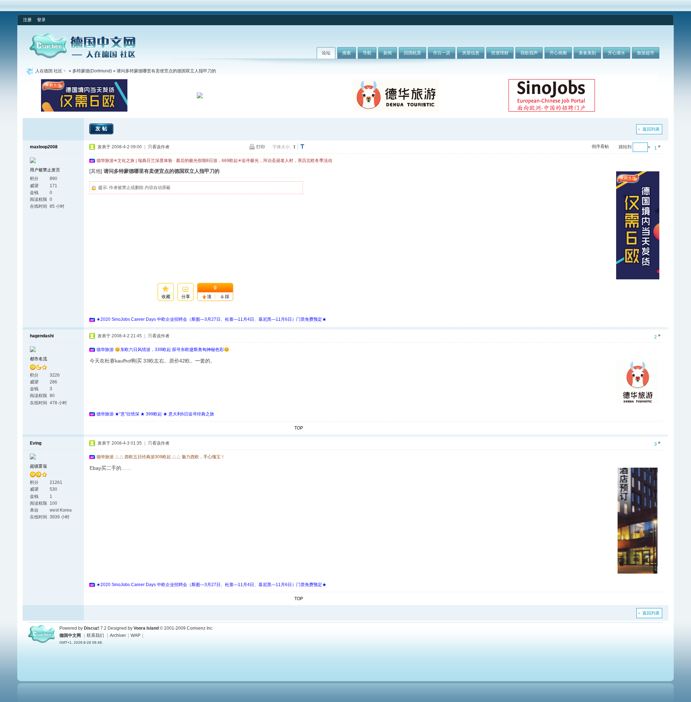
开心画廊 (558, 52)
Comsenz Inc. (200, 628)
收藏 (166, 296)
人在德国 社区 (48, 70)
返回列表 (651, 129)
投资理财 (500, 52)
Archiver (118, 635)
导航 (367, 52)
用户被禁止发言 (45, 169)
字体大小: (281, 146)
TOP (298, 428)
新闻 (387, 52)
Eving (35, 443)
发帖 (102, 128)
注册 (27, 19)
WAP (135, 635)
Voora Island (146, 628)
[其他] (95, 171)
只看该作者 (159, 146)
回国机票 (412, 52)
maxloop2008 (44, 146)
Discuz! (91, 628)
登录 (41, 19)
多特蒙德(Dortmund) (92, 70)
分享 (185, 296)
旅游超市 (645, 52)
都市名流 (38, 358)
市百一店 (441, 52)
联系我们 (95, 635)
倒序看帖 (600, 146)
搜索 (346, 52)
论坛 (326, 52)
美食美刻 (587, 52)
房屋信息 (470, 52)
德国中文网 (70, 635)
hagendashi (42, 335)
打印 (260, 146)
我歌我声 (529, 52)
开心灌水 (616, 52)
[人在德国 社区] (82, 56)
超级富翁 (38, 466)
